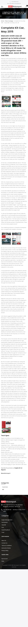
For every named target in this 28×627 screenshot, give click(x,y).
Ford (3, 527)
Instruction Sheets (6, 548)
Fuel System (5, 522)
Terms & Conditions (7, 545)
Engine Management (7, 520)
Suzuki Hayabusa (6, 530)
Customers (5, 487)
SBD (3, 489)
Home (2, 21)
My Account (5, 558)
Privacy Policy (5, 550)
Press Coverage (9, 21)
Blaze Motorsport (5, 473)
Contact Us (4, 543)
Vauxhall (4, 525)
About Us (4, 540)
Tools (3, 532)
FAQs (3, 561)
